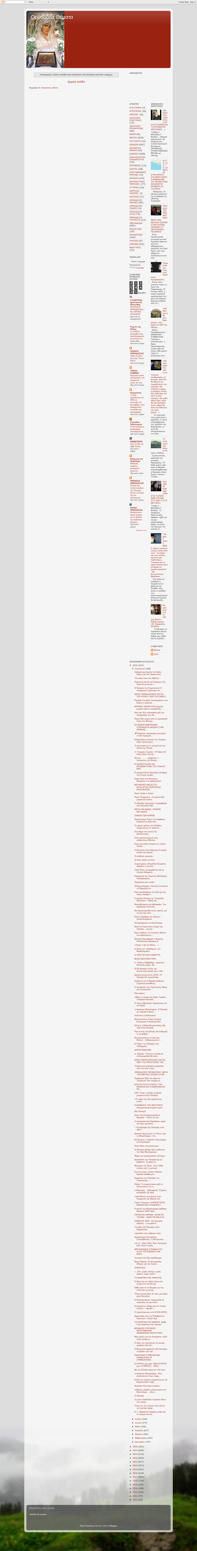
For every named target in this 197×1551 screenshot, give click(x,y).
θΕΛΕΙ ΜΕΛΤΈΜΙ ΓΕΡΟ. (145, 959)
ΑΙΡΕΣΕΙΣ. (134, 115)
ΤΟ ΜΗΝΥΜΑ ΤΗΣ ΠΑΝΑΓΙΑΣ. (148, 1278)
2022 (135, 1458)
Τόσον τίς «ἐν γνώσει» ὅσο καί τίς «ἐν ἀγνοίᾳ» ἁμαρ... (149, 1407)
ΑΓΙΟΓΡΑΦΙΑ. (136, 111)
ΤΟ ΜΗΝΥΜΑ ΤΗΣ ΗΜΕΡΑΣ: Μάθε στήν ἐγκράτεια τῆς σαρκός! (150, 1323)
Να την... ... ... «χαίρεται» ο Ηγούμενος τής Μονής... (146, 759)
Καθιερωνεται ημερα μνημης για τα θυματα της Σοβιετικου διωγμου (136, 517)
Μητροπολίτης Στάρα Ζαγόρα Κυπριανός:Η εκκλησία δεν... (148, 1020)
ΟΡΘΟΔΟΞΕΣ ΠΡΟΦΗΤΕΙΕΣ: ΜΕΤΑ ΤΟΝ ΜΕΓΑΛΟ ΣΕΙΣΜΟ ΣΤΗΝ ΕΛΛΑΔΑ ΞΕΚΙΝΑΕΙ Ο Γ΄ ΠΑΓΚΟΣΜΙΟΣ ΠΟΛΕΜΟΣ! (159, 219)
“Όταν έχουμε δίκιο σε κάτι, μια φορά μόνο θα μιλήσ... (150, 1295)
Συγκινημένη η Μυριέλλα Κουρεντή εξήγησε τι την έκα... (150, 865)
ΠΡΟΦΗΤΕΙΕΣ (136, 235)
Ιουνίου (138, 1423)
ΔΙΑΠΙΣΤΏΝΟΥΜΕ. (143, 1050)
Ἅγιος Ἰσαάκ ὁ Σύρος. (144, 793)
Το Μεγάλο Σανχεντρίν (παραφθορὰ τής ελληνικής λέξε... (150, 804)
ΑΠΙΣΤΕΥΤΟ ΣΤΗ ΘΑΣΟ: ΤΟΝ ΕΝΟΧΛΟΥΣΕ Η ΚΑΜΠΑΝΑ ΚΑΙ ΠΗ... (149, 1086)
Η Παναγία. (139, 1396)
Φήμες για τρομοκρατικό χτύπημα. (149, 1156)
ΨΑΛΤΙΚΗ (134, 241)
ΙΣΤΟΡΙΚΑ (134, 187)
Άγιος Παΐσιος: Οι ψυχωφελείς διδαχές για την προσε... (147, 1263)
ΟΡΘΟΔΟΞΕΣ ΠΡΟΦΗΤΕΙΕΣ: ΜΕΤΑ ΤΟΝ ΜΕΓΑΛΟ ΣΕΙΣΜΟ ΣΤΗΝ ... (150, 1073)
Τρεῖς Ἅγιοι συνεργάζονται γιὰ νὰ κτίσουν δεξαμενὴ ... (149, 871)
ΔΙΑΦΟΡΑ (134, 145)
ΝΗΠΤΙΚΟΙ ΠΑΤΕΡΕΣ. (134, 192)
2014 (135, 1488)
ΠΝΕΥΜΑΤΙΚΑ (136, 223)
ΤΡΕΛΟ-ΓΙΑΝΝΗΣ (134, 372)
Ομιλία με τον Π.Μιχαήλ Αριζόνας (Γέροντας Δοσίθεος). (149, 982)
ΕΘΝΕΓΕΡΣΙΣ (136, 442)
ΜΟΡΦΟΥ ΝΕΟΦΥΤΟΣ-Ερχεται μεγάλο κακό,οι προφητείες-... (148, 707)
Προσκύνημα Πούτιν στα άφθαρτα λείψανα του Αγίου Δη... (149, 820)
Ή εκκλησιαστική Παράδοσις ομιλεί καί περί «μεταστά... (150, 1122)
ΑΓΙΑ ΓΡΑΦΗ (135, 108)
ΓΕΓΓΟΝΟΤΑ (135, 141)
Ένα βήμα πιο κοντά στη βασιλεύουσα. (145, 833)
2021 (135, 1462)
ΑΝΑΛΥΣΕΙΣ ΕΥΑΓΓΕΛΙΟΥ (136, 119)
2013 (135, 1492)
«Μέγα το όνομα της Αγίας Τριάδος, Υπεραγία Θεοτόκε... (150, 998)
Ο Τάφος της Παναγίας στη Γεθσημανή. (146, 1045)
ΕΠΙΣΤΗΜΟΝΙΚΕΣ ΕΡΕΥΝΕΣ (138, 173)
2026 (135, 665)
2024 (135, 1450)
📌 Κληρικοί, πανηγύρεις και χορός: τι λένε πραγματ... (150, 734)
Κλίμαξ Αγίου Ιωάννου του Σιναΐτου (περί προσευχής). (150, 741)
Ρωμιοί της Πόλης (135, 328)
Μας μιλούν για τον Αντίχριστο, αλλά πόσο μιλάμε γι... (150, 1338)
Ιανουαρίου (140, 1442)
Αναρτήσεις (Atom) (49, 88)
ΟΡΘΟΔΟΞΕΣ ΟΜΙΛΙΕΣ (136, 201)
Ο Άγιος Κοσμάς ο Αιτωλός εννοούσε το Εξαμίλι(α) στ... (151, 887)
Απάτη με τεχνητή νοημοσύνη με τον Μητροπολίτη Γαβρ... (150, 1381)
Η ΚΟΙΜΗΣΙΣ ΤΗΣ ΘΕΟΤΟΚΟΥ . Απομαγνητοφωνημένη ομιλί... (149, 1106)
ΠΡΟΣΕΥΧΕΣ (136, 229)
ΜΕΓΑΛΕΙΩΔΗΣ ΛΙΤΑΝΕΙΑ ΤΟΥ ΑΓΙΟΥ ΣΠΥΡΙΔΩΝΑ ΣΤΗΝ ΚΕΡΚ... (148, 1251)
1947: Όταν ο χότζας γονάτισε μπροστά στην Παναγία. (147, 1094)
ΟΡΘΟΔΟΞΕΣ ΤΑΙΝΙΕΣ (136, 207)
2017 (135, 1477)
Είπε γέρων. (139, 993)
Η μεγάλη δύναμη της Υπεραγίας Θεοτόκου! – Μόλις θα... (149, 899)
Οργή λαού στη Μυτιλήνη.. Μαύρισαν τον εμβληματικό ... (148, 780)
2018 (135, 1473)
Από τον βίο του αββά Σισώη (136, 445)
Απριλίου (139, 1430)
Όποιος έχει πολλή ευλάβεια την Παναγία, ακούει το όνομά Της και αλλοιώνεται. (137, 491)
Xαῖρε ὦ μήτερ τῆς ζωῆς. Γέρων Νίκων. (137, 358)
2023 (135, 1454)
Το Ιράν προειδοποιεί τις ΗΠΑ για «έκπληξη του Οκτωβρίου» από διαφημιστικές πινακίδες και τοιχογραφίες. (137, 403)
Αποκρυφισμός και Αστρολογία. (148, 923)
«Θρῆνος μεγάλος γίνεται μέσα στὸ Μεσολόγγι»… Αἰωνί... (150, 1391)
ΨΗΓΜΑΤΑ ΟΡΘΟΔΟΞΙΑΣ (137, 482)
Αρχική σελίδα (76, 81)
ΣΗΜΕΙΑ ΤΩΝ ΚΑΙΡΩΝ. (144, 815)
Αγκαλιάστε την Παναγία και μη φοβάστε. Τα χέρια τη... (148, 1161)
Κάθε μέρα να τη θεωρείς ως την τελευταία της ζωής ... (149, 1289)
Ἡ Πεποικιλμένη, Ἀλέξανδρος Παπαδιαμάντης (137, 429)
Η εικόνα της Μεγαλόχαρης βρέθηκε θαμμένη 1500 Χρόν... (150, 1210)
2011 (135, 1500)
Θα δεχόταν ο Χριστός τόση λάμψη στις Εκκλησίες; (150, 1141)
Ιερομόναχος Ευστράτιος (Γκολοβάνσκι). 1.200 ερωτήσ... (149, 1238)
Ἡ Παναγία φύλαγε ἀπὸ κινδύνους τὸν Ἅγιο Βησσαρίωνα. (149, 1151)
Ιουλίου (138, 1419)
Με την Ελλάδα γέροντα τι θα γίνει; (149, 1370)
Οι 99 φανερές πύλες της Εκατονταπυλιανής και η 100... (149, 970)
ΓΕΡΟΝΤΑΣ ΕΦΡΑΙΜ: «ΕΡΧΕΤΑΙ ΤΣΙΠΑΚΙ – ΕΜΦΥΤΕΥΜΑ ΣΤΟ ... (150, 1216)
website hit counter (37, 1514)
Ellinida (157, 650)
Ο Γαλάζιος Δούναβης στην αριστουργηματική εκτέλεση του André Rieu (137, 336)
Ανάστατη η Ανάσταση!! (145, 1015)
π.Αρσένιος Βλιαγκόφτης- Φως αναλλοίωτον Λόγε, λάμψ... (148, 1374)
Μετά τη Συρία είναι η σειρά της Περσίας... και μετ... (148, 928)
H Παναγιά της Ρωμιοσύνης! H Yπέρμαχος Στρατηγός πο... (148, 689)
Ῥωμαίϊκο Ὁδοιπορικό (136, 423)
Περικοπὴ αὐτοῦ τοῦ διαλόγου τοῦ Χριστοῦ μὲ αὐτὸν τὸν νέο (137, 379)
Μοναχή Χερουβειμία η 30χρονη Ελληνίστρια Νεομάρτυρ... (148, 940)
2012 (135, 1496)
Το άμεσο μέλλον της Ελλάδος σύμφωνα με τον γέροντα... (148, 826)
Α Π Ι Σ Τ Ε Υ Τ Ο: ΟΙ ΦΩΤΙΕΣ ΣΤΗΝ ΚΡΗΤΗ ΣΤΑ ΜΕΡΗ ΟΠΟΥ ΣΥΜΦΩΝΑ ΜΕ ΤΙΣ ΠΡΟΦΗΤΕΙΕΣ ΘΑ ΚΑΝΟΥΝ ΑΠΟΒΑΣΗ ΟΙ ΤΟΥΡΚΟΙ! (159, 175)
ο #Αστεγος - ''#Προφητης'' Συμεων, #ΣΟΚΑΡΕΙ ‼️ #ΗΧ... (150, 1191)
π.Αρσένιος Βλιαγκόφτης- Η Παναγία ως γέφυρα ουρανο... (150, 1010)
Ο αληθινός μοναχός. (143, 856)
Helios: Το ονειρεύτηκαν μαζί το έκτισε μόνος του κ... (148, 1185)
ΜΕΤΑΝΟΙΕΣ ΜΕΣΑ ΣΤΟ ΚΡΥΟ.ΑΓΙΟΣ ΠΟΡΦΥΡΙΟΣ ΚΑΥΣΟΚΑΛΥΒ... (147, 787)
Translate (139, 268)
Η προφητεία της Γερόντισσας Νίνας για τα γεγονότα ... (150, 988)
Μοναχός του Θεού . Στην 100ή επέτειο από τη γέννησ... (148, 1167)
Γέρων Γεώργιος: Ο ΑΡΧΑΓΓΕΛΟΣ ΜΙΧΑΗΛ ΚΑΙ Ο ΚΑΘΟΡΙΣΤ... (149, 1203)
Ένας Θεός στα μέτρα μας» (146, 1146)
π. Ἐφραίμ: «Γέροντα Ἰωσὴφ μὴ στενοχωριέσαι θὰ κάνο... (148, 1055)
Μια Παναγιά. (140, 1111)
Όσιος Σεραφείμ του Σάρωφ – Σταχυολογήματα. (147, 918)
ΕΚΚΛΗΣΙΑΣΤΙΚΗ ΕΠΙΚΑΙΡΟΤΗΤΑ (137, 158)
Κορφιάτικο (135, 393)
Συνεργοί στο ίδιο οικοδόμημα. (148, 1258)
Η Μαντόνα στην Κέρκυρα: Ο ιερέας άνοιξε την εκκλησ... (150, 851)
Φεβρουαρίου (141, 1438)
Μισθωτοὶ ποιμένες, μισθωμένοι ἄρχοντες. (135, 467)
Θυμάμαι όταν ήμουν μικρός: (147, 1386)
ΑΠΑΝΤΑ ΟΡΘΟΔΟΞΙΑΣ (137, 352)
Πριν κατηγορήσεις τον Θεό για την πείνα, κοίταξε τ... (150, 893)
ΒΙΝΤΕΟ (133, 138)
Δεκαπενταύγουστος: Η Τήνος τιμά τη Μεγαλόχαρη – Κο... (150, 1135)
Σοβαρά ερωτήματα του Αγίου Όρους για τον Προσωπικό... (148, 673)
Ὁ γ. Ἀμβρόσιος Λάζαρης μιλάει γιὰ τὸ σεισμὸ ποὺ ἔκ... (150, 1413)
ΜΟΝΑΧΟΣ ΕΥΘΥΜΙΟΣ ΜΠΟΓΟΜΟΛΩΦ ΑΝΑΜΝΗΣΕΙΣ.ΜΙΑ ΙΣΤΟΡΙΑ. (148, 1330)
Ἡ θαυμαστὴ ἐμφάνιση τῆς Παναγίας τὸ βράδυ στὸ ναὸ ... (150, 1350)
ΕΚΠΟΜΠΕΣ (135, 166)
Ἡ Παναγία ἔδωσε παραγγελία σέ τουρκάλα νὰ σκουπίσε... (149, 1301)
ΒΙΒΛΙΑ (133, 134)
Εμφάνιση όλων (141, 530)
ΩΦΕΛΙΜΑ (134, 244)
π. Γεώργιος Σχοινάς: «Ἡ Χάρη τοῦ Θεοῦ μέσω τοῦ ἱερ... (150, 753)
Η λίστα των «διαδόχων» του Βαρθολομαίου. (147, 950)
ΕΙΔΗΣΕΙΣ (134, 154)
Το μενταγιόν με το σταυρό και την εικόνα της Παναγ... (149, 747)
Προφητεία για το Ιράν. (144, 882)
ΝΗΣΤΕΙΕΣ (134, 197)
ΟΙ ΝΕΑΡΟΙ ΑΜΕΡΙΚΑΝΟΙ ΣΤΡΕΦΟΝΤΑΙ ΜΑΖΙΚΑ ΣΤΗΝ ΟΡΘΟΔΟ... (148, 727)
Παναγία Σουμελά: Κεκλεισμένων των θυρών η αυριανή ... (151, 701)
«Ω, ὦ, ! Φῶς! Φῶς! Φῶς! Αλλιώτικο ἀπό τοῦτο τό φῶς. (150, 1244)
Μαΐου (138, 1426)
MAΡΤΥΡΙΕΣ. (135, 248)
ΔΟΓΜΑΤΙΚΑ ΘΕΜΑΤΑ (135, 149)
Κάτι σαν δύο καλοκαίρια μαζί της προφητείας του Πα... (149, 714)
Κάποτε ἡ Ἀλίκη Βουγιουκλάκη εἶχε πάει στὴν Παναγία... (149, 1026)
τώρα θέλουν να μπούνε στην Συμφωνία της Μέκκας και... (148, 1197)
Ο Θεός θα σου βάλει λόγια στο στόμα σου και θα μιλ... (148, 1282)
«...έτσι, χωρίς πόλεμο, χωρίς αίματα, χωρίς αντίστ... (147, 1272)
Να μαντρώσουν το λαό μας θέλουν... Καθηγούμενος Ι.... (148, 1039)
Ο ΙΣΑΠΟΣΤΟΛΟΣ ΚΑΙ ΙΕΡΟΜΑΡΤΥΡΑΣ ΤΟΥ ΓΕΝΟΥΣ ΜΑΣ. (149, 766)
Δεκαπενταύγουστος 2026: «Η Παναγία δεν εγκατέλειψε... (148, 976)
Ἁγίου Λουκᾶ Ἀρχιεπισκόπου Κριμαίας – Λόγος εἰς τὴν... (147, 1116)
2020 (135, 1465)
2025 (135, 1447)
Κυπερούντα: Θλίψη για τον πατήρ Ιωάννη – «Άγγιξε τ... (150, 1307)
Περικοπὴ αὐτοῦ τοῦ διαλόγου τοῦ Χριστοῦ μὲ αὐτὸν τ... (149, 683)
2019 (135, 1469)
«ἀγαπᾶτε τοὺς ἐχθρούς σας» (147, 1233)
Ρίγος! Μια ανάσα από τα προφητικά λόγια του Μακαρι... (150, 720)
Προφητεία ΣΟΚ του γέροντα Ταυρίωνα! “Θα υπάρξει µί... (148, 1079)
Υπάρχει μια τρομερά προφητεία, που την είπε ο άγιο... (149, 1067)
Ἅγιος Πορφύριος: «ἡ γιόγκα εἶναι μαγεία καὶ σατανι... (149, 798)
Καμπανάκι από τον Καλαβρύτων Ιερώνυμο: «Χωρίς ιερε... (149, 1317)
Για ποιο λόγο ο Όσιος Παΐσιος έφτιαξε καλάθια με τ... (148, 1173)
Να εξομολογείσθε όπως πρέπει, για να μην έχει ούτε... (150, 912)
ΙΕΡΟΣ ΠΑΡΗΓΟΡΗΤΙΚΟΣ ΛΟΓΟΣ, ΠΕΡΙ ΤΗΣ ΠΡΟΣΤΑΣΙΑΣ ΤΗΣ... (150, 1061)
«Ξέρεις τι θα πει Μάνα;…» (146, 945)
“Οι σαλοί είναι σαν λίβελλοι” (147, 678)
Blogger (113, 1526)
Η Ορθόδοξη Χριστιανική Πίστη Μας (136, 302)
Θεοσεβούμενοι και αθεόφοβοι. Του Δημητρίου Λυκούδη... (150, 905)
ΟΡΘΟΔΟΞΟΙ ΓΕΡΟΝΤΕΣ (136, 219)
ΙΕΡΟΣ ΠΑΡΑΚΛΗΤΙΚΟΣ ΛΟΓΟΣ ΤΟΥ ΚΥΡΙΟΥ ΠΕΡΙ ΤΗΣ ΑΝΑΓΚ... (150, 695)
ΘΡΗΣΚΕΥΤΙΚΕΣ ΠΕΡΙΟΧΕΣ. (137, 183)
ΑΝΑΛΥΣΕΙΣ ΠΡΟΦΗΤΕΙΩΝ (136, 127)
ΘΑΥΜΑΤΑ (134, 178)
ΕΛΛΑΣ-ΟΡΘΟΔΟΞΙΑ (136, 509)
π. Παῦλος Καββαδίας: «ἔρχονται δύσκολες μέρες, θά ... (149, 964)
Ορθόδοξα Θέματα (52, 17)
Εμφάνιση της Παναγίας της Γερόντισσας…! (146, 1179)
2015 (135, 1485)
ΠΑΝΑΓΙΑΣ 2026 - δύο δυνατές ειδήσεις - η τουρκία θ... (148, 1222)
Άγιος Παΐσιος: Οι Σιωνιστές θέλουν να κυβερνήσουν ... (150, 934)
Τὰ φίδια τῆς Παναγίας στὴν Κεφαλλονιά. (146, 1228)
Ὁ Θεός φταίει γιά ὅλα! (144, 860)
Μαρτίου (139, 1434)
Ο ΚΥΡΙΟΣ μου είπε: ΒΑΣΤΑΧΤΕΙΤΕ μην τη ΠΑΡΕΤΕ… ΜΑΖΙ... (150, 1365)
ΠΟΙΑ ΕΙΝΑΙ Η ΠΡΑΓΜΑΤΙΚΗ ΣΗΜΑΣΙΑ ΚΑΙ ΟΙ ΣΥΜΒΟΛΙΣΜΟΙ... (147, 1357)
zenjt (156, 654)
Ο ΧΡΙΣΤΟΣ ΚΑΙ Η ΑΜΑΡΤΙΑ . (147, 955)
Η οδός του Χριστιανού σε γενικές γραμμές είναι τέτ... (149, 1344)
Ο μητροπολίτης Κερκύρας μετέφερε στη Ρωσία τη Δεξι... (150, 773)
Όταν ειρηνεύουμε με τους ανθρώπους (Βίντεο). (146, 839)
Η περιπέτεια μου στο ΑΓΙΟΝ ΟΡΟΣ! (150, 1312)
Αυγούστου (140, 669)
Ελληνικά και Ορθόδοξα (136, 460)
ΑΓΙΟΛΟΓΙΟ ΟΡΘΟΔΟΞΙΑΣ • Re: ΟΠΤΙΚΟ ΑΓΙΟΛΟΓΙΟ (137, 310)
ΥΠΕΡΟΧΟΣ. (140, 1268)
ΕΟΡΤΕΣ (134, 169)
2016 (135, 1481)
